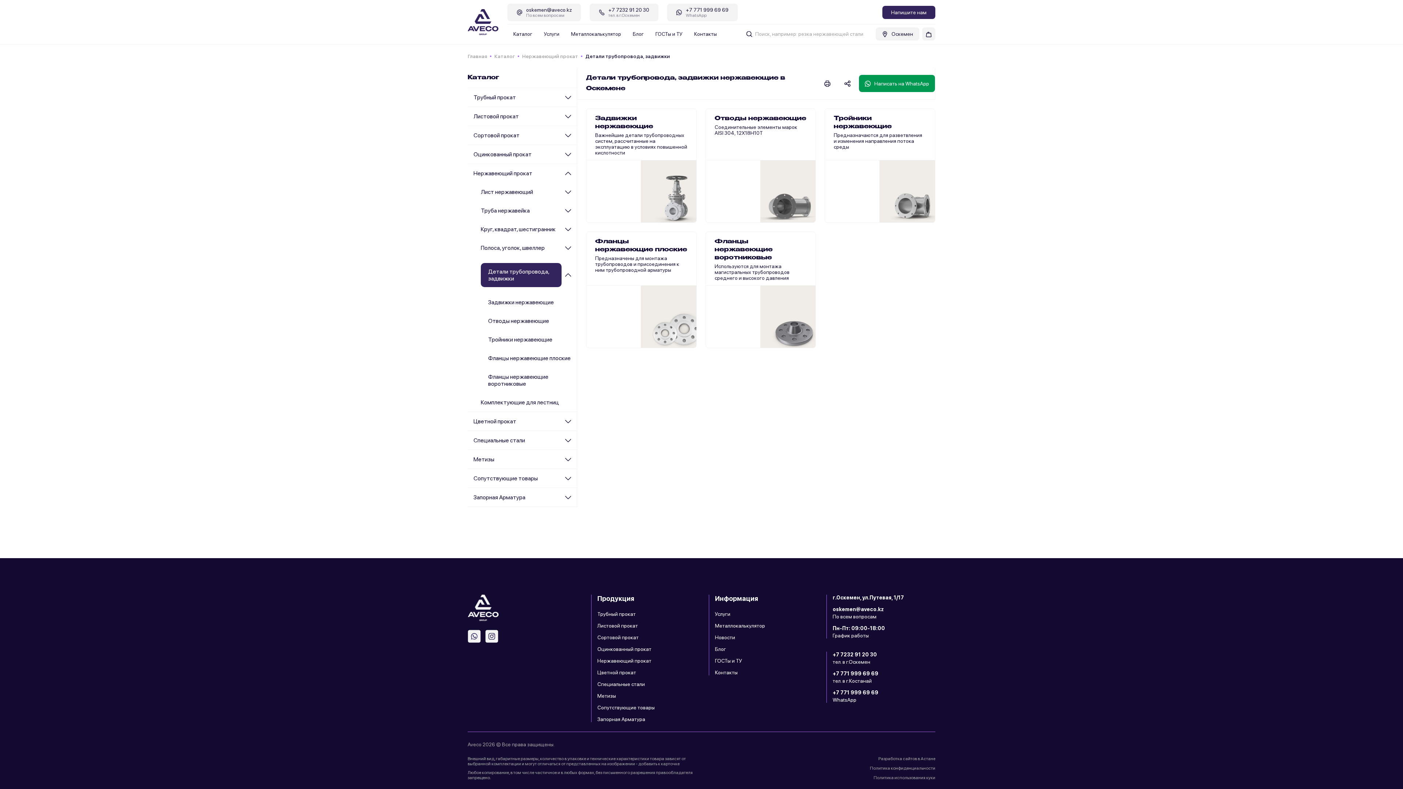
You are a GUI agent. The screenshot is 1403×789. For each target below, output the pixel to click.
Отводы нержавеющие (518, 320)
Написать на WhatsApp (901, 84)
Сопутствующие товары (506, 478)
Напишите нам (909, 12)
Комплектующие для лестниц (520, 402)
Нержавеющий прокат (550, 56)
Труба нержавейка (505, 210)
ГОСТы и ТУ (669, 34)
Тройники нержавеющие (520, 339)
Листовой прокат (496, 116)
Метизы (484, 459)
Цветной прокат (495, 421)
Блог (638, 34)
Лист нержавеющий (507, 191)
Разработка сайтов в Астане (906, 758)
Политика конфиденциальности (902, 768)
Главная (477, 56)
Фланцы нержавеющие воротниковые (518, 380)
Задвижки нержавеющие (521, 302)
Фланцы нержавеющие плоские (529, 358)
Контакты (705, 34)
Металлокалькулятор (596, 34)
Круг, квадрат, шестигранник (518, 229)
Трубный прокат (495, 97)
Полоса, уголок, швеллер (513, 247)
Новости (725, 637)
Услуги (551, 34)
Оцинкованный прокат (503, 154)
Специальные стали (499, 440)
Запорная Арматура (499, 497)
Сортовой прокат (497, 135)
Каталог (522, 34)
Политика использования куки (904, 777)
